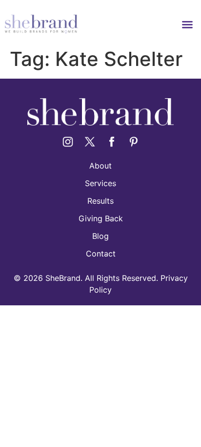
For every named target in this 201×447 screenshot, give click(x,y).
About (100, 165)
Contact (101, 253)
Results (100, 201)
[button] (187, 24)
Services (100, 183)
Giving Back (101, 218)
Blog (100, 236)
